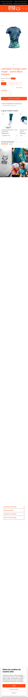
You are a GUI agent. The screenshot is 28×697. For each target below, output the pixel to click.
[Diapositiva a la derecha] (17, 64)
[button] (1, 8)
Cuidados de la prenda (14, 514)
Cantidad (4, 90)
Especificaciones (14, 510)
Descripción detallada (14, 507)
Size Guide (19, 87)
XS (3, 83)
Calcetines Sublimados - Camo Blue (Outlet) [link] (9, 130)
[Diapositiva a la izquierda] (10, 64)
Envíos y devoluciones (14, 518)
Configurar (14, 692)
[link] (10, 121)
